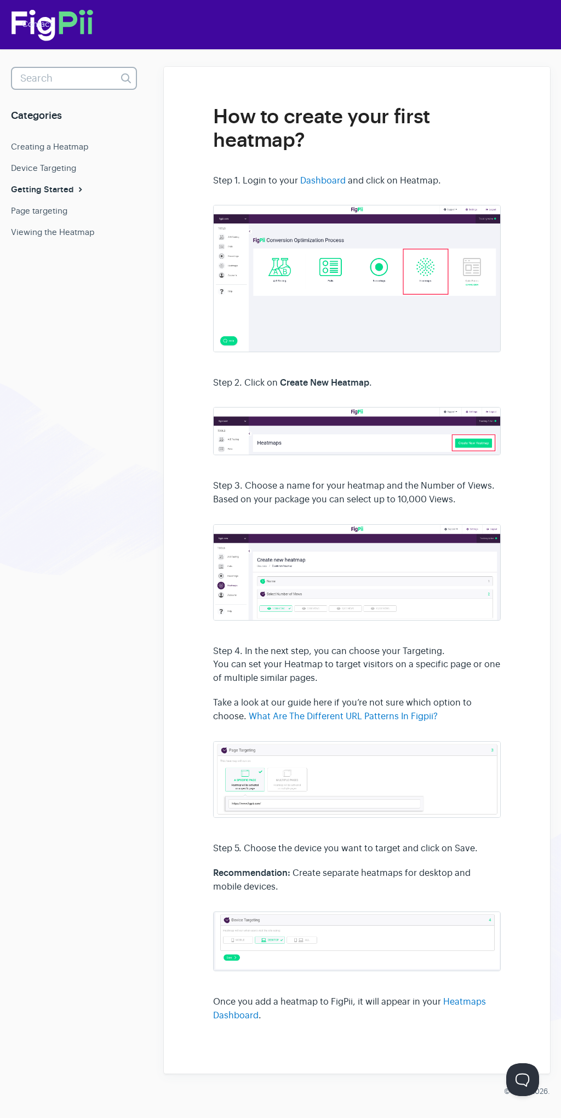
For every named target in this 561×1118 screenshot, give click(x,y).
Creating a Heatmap (49, 146)
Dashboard (323, 180)
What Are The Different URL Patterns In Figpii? (343, 716)
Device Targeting (43, 168)
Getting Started (43, 189)
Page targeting (39, 210)
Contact (37, 24)
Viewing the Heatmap (52, 232)
